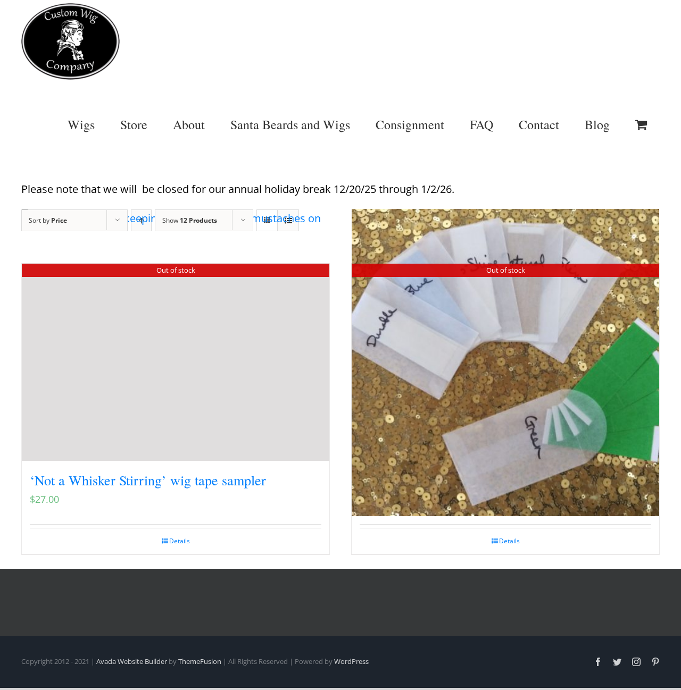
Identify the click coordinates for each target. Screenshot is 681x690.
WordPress (351, 661)
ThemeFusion (199, 661)
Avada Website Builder (131, 661)
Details (179, 540)
